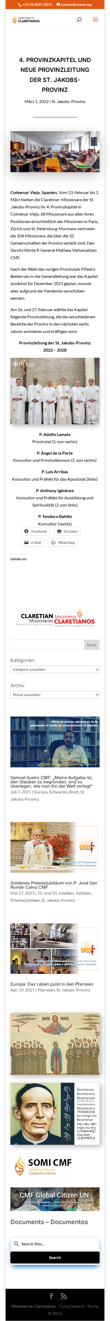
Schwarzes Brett (64, 791)
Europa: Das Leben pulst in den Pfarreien (51, 984)
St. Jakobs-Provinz (68, 101)
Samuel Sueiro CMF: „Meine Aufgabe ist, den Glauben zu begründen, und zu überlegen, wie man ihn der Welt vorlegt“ (51, 782)
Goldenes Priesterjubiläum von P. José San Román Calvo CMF (53, 885)
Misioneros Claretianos (33, 1305)
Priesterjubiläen (25, 900)
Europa (41, 791)
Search (55, 1257)
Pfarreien (46, 989)
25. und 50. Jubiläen (55, 892)
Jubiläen (83, 892)
